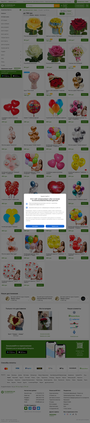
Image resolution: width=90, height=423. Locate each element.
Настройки (35, 226)
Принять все (55, 226)
